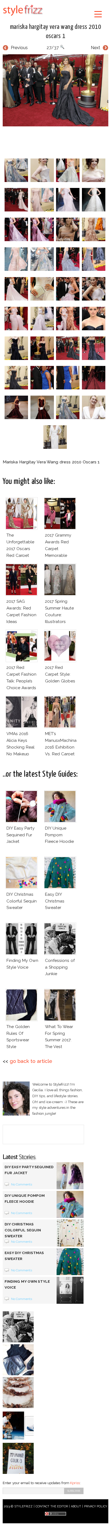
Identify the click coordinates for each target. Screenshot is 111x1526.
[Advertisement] (57, 141)
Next (95, 47)
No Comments (21, 1184)
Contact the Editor (52, 1506)
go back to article (31, 1061)
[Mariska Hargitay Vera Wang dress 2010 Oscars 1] (55, 90)
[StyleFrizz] (23, 17)
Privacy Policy (95, 1506)
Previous (19, 47)
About (76, 1506)
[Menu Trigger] (98, 13)
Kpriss (75, 1483)
